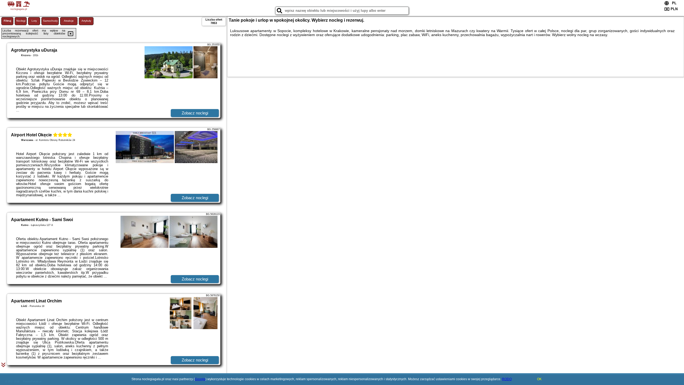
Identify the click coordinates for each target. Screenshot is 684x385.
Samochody (50, 20)
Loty (34, 20)
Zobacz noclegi (195, 113)
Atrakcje (69, 20)
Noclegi (20, 20)
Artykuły (86, 20)
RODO (507, 379)
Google (200, 379)
